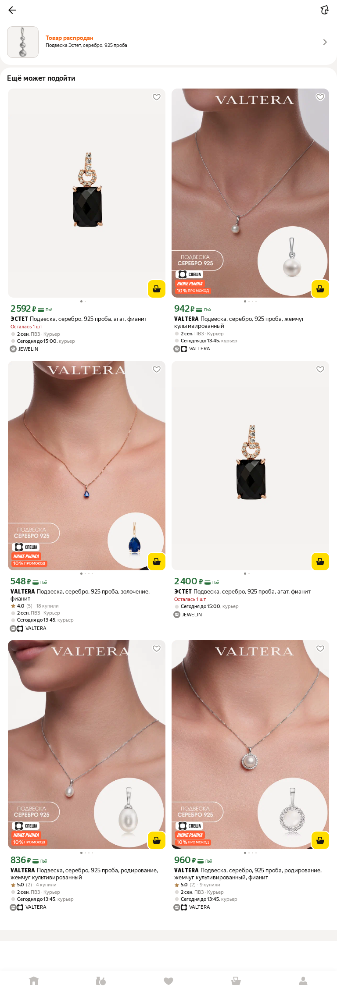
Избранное (168, 981)
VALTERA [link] (186, 319)
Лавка (101, 981)
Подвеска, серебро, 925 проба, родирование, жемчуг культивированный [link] (84, 874)
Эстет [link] (19, 319)
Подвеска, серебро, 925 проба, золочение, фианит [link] (80, 595)
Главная (34, 981)
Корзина (236, 981)
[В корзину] (156, 289)
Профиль (303, 981)
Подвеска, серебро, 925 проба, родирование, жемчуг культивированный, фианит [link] (248, 874)
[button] (12, 10)
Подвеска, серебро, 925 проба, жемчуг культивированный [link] (239, 322)
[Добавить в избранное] (156, 97)
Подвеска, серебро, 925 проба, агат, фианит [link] (79, 319)
